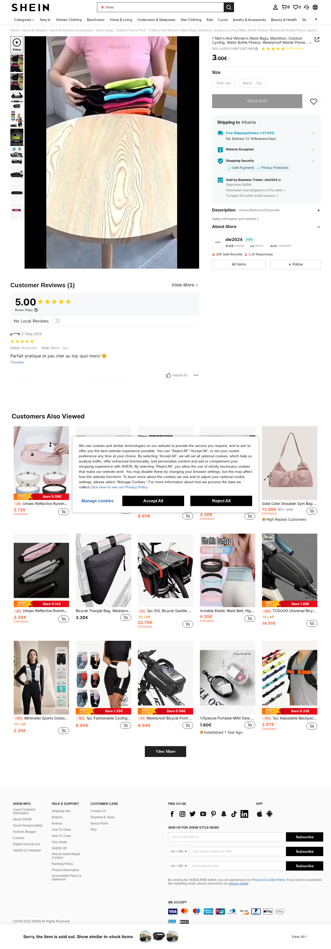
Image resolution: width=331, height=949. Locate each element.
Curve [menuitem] (223, 20)
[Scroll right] (316, 19)
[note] (41, 497)
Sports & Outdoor (34, 30)
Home (14, 30)
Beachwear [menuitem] (96, 20)
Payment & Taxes (103, 817)
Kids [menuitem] (210, 20)
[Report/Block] (196, 375)
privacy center (238, 883)
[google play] (269, 816)
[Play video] (112, 152)
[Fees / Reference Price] (229, 59)
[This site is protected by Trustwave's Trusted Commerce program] (172, 921)
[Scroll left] (310, 19)
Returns (57, 817)
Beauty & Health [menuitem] (284, 20)
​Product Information (65, 870)
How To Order (61, 830)
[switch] (56, 320)
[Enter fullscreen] (194, 264)
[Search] (229, 7)
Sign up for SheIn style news (193, 827)
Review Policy (24, 310)
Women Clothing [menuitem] (69, 20)
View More (165, 751)
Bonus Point (99, 823)
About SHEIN (22, 819)
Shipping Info (61, 811)
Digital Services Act (26, 844)
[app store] (259, 816)
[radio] (224, 83)
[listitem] (41, 475)
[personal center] (275, 7)
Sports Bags (104, 30)
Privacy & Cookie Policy (268, 880)
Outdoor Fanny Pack (131, 30)
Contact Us (98, 811)
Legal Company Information (24, 811)
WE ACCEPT (177, 902)
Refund (57, 823)
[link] (285, 7)
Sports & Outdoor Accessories (71, 30)
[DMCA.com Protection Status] (184, 921)
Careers (18, 838)
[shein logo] (30, 7)
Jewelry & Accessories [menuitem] (249, 20)
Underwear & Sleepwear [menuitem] (156, 20)
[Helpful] (168, 375)
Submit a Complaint (27, 850)
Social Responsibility (27, 825)
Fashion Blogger (24, 832)
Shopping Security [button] (240, 161)
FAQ (93, 830)
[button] (306, 7)
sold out (257, 101)
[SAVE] (314, 101)
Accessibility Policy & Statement (66, 877)
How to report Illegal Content (66, 855)
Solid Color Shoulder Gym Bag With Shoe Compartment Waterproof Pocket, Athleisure (289, 504)
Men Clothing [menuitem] (191, 20)
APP (259, 804)
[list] (209, 814)
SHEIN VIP (59, 848)
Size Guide (59, 842)
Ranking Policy (62, 864)
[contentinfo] (245, 911)
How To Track (61, 836)
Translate (17, 362)
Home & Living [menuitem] (121, 20)
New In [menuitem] (45, 20)
